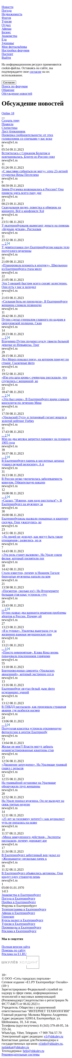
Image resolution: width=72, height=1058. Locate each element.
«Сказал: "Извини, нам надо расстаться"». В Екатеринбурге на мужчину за (32, 502)
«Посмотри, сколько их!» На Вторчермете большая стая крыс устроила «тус (30, 592)
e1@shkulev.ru (53, 1036)
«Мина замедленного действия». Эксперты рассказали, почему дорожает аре (31, 838)
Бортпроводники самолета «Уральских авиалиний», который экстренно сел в (28, 672)
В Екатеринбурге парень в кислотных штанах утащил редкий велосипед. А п (33, 462)
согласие (35, 71)
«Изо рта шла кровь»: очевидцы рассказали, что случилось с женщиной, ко (34, 379)
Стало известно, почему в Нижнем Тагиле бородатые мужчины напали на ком (31, 574)
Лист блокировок (13, 131)
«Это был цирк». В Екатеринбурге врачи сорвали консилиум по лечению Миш (35, 400)
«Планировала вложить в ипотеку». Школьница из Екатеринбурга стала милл (34, 267)
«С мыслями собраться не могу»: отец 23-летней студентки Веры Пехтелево (35, 173)
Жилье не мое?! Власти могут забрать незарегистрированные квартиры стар (28, 748)
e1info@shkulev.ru (51, 1043)
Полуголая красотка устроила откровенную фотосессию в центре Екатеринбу (31, 730)
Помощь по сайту (14, 950)
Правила (7, 124)
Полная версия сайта (16, 946)
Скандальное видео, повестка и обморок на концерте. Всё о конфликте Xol (31, 209)
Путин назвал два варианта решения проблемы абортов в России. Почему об (34, 614)
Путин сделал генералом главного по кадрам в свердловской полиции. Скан (33, 321)
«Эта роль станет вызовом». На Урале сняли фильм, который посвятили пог (32, 556)
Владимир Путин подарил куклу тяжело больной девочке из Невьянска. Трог (35, 343)
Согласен (9, 82)
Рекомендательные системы (21, 1054)
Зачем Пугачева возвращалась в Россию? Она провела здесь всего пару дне (33, 191)
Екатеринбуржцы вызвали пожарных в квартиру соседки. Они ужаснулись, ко (35, 520)
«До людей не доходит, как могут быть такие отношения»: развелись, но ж (32, 538)
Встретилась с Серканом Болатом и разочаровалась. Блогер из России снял (28, 154)
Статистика (9, 127)
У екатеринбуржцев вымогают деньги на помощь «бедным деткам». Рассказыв (35, 227)
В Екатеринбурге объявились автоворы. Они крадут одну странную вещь (32, 874)
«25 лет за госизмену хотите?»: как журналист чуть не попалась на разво (33, 820)
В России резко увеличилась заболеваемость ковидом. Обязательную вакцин (32, 480)
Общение (8, 90)
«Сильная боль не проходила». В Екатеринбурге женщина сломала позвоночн (35, 303)
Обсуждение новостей (17, 93)
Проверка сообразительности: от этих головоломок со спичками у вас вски (27, 136)
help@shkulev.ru (33, 1051)
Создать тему (11, 120)
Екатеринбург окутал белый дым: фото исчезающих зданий (28, 690)
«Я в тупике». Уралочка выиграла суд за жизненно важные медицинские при (29, 632)
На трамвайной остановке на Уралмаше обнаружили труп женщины (29, 784)
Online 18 (8, 113)
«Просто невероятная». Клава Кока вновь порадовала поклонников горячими (30, 654)
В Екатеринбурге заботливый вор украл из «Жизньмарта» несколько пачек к (31, 856)
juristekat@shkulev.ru (15, 1047)
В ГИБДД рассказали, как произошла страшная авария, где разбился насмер (34, 708)
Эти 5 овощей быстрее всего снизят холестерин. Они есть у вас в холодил (34, 285)
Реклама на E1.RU (14, 954)
